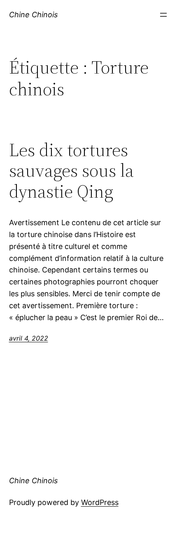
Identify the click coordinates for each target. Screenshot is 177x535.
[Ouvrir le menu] (163, 15)
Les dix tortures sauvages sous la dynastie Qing (71, 171)
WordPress (100, 502)
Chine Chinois (33, 14)
